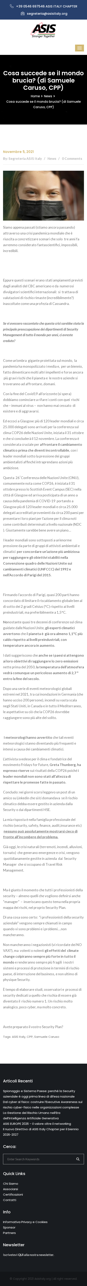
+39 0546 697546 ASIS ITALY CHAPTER (46, 6)
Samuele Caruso (46, 1037)
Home (35, 96)
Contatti (9, 1200)
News (48, 96)
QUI (20, 1255)
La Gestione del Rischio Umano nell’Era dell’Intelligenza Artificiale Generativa (31, 1115)
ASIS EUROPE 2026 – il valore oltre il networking (37, 1124)
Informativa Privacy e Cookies (25, 1222)
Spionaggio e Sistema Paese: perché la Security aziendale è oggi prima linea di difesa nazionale (39, 1094)
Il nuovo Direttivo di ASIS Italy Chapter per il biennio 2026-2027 (41, 1132)
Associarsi (10, 1189)
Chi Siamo (10, 1183)
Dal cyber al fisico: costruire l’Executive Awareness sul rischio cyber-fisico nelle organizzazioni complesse (42, 1104)
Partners (9, 1233)
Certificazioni (13, 1194)
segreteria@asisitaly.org (47, 13)
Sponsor (9, 1227)
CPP (30, 1037)
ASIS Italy (18, 1037)
